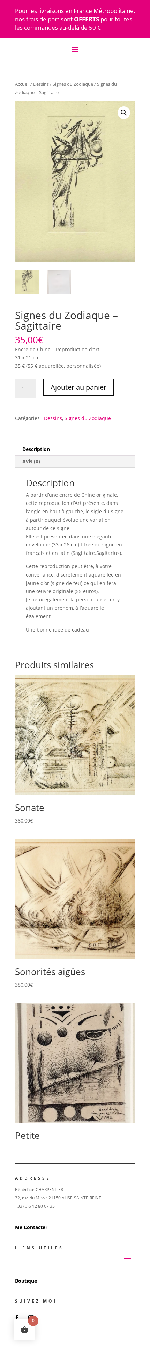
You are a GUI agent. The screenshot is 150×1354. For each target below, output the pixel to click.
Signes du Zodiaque (73, 84)
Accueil (22, 84)
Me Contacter (31, 1227)
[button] (124, 112)
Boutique (26, 1280)
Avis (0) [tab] (31, 461)
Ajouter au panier (78, 387)
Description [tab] (36, 449)
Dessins (41, 84)
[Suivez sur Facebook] (17, 1317)
